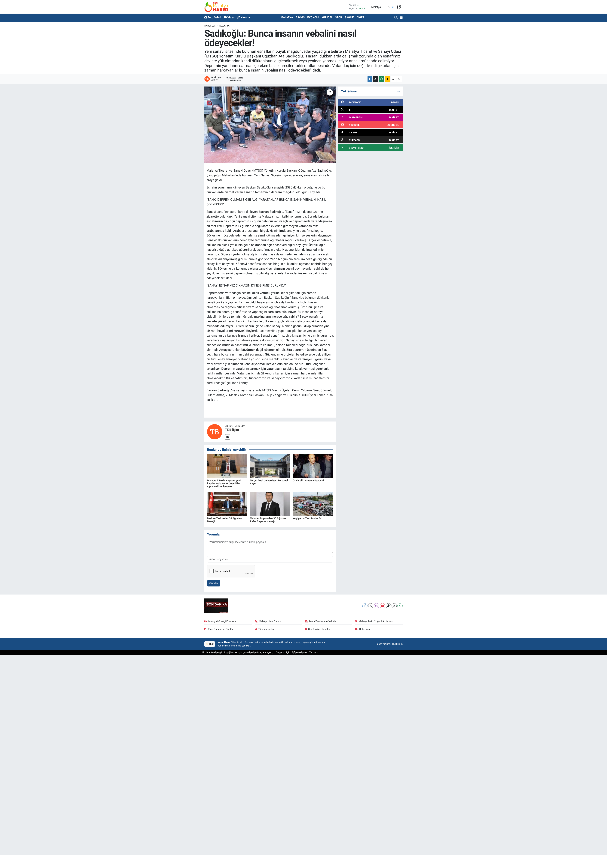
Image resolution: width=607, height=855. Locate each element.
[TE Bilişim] (214, 431)
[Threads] (394, 605)
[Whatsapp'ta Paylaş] (381, 79)
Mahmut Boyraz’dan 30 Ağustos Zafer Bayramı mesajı (268, 520)
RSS (211, 644)
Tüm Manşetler (266, 629)
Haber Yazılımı (383, 644)
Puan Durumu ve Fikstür (220, 629)
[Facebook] (365, 605)
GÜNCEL (327, 17)
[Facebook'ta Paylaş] (370, 79)
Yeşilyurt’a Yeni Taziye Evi (307, 518)
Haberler (209, 25)
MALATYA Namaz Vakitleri (323, 621)
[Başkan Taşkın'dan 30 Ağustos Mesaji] (227, 503)
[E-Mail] (227, 436)
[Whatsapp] (400, 605)
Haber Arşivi (365, 629)
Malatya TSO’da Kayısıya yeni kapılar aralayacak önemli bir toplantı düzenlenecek (224, 483)
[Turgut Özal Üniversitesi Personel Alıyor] (270, 466)
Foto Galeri (214, 17)
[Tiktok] (388, 605)
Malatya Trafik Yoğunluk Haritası (376, 621)
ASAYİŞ (300, 17)
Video (231, 17)
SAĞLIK (349, 17)
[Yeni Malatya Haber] (216, 7)
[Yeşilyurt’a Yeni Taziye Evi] (313, 503)
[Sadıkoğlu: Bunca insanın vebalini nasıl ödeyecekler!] (270, 125)
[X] (370, 605)
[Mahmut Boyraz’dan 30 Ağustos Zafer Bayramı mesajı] (270, 503)
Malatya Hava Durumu (270, 621)
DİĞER (360, 17)
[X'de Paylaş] (375, 79)
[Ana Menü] (400, 17)
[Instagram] (376, 605)
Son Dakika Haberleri (319, 629)
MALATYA (287, 17)
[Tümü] (398, 91)
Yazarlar (246, 17)
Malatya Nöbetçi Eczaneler (222, 621)
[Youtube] (382, 605)
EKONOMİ (313, 17)
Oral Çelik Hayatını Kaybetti (308, 480)
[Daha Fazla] (387, 79)
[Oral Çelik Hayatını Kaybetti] (313, 466)
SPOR (338, 17)
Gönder (213, 583)
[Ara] (396, 17)
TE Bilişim (232, 430)
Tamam (313, 652)
